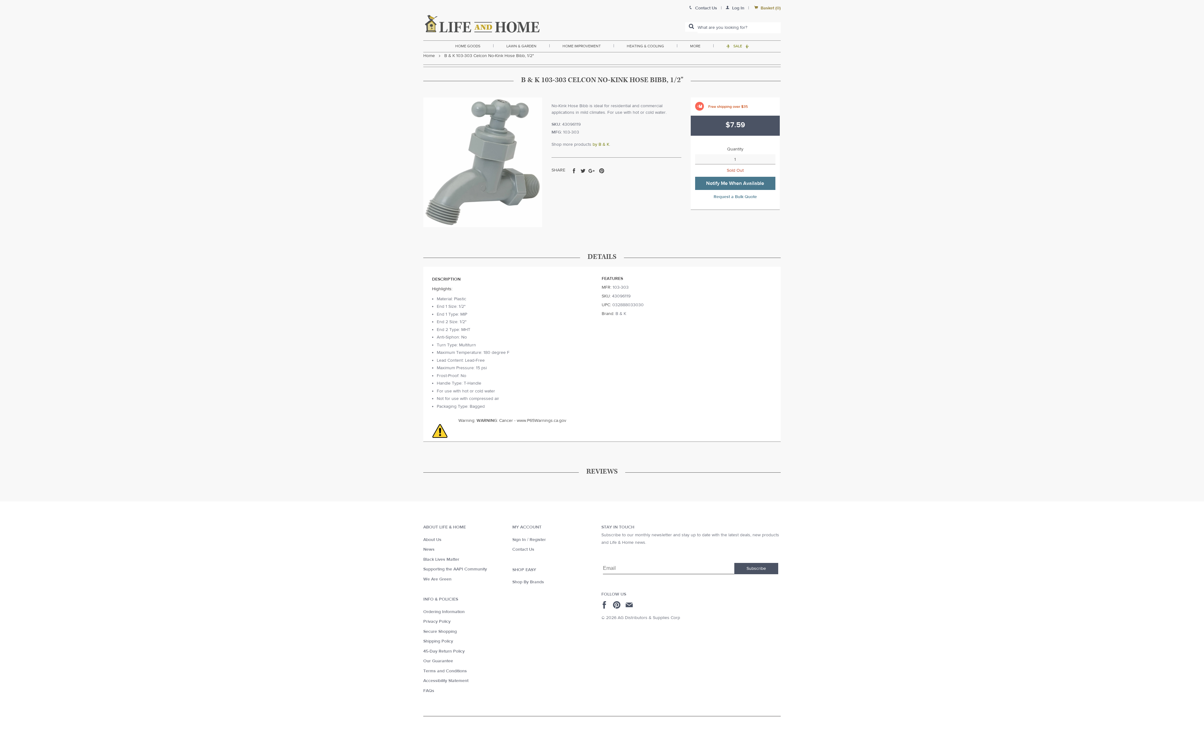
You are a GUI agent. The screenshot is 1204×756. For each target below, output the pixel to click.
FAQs (428, 691)
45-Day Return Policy (444, 651)
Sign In (519, 540)
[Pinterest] (617, 605)
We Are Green (437, 579)
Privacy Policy (437, 621)
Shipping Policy (438, 641)
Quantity (735, 149)
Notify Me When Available (735, 183)
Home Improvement (581, 46)
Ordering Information (444, 612)
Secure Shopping (440, 631)
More (695, 46)
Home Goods (467, 46)
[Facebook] (605, 605)
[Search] (691, 27)
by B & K (601, 144)
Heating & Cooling (645, 46)
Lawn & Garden (521, 46)
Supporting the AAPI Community (455, 569)
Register (538, 540)
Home (429, 56)
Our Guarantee (438, 661)
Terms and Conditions (445, 671)
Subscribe (756, 568)
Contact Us (523, 549)
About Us (432, 540)
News (429, 549)
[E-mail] (630, 605)
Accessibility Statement (445, 681)
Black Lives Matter (441, 559)
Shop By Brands (528, 582)
